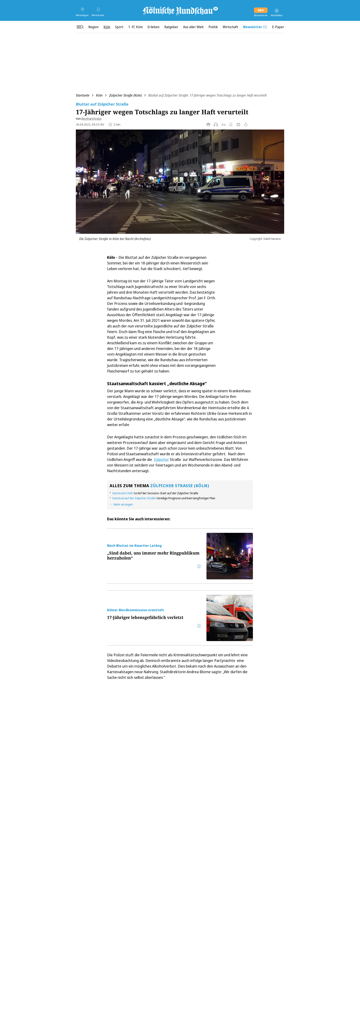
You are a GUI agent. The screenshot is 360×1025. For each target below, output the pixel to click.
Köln (99, 95)
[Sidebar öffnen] (80, 27)
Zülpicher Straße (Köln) (125, 95)
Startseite (82, 95)
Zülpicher (161, 459)
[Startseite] (180, 10)
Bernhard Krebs (91, 119)
